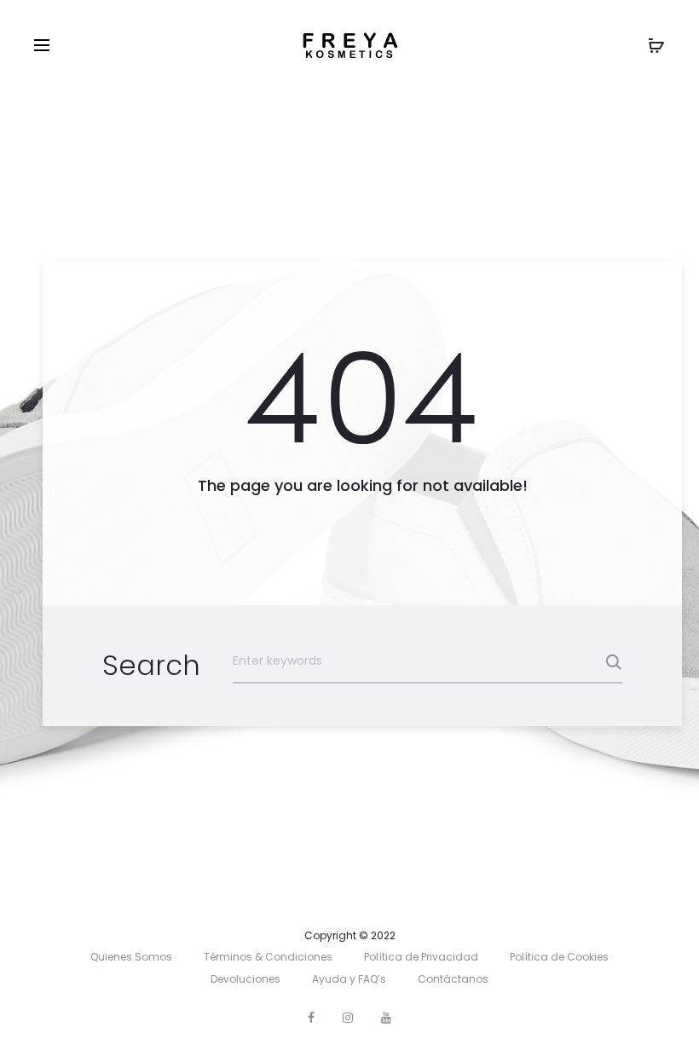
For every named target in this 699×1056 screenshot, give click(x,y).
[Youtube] (386, 1018)
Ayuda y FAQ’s (349, 979)
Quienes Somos (131, 956)
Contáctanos (453, 979)
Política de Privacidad (421, 956)
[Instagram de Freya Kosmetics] (348, 1018)
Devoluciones (245, 979)
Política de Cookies (559, 956)
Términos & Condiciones (268, 956)
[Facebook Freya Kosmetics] (311, 1018)
